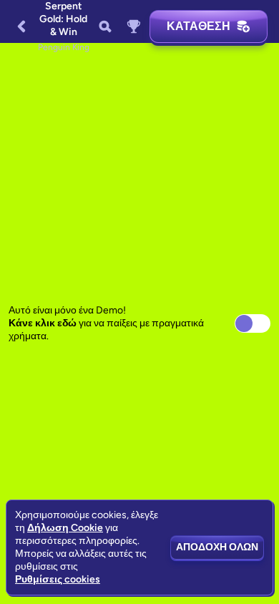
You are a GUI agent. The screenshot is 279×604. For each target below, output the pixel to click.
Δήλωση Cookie (65, 528)
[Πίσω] (21, 26)
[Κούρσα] (134, 26)
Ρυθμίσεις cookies (57, 579)
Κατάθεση (198, 26)
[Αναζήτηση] (105, 26)
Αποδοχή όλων (217, 547)
